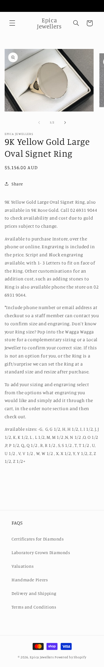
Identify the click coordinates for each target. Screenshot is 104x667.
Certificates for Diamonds (38, 538)
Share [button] (17, 183)
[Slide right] (65, 122)
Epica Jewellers (42, 657)
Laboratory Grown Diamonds (41, 552)
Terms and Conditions (34, 606)
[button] (12, 23)
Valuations (23, 566)
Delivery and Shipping (34, 593)
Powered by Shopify (70, 657)
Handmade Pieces (30, 579)
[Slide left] (39, 122)
